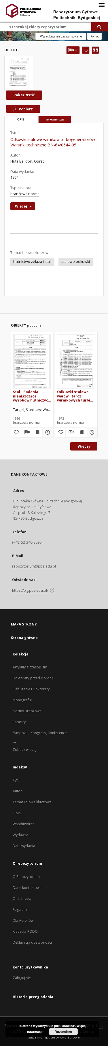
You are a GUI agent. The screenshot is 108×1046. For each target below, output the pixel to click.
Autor (17, 791)
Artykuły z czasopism (30, 667)
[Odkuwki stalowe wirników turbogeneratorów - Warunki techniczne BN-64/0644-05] (18, 73)
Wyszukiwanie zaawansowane (61, 36)
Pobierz (25, 109)
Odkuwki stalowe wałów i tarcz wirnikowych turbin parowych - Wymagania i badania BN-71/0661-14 (75, 395)
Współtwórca (24, 823)
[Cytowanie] (95, 50)
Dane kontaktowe (27, 887)
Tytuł (17, 780)
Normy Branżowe (27, 710)
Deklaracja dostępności (32, 942)
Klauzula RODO (25, 931)
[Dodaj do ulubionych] (86, 50)
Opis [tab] (20, 119)
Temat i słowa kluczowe (32, 802)
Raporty (19, 721)
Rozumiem (63, 1031)
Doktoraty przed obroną (33, 678)
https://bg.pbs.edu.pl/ (30, 590)
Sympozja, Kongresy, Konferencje (40, 732)
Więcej (84, 446)
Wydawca (21, 834)
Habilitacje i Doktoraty (31, 689)
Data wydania (24, 845)
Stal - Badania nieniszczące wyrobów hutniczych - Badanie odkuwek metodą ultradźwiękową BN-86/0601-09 (31, 395)
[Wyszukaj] (99, 26)
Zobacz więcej (25, 749)
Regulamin (21, 909)
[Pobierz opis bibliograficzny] (26, 432)
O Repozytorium (26, 876)
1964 (14, 177)
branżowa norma (24, 193)
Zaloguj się (22, 977)
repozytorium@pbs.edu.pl (34, 566)
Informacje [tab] (55, 119)
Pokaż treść (24, 95)
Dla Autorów (23, 920)
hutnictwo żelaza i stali (32, 261)
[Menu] (101, 4)
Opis (16, 813)
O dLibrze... (22, 898)
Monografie (22, 700)
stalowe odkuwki (75, 261)
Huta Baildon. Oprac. (27, 161)
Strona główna (24, 637)
